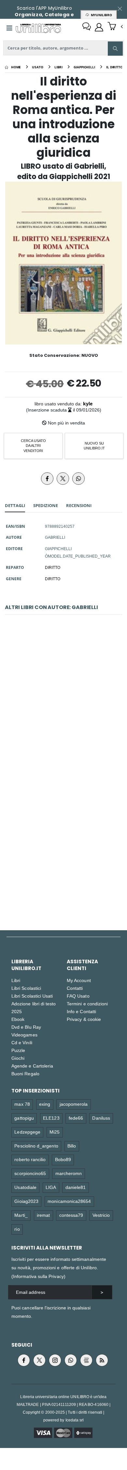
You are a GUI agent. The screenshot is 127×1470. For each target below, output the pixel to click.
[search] (115, 48)
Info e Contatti (81, 1011)
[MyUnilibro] (99, 27)
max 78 (22, 1104)
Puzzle (18, 1050)
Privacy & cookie (84, 1019)
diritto (52, 578)
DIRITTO (52, 567)
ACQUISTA (66, 748)
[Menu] (9, 28)
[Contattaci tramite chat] (86, 27)
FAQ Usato (78, 996)
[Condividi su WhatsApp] (78, 478)
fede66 (76, 1118)
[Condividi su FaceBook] (47, 478)
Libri (15, 980)
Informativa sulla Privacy (38, 1276)
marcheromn (68, 1173)
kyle (87, 404)
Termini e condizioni (87, 1004)
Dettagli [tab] (15, 505)
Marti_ (20, 1215)
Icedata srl (74, 1420)
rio (17, 1229)
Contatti (75, 988)
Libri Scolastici (26, 988)
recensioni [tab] (79, 505)
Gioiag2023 (26, 1201)
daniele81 (75, 1187)
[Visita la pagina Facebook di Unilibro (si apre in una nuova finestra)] (24, 1360)
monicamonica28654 (69, 1201)
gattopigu (24, 1118)
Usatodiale (25, 1187)
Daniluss (101, 1118)
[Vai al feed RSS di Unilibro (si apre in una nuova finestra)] (102, 1360)
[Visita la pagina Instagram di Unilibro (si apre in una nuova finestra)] (55, 1360)
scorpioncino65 (30, 1173)
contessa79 (71, 1215)
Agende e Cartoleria (32, 1066)
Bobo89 (63, 1159)
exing (44, 1104)
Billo (71, 1146)
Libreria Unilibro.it (26, 965)
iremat (43, 1215)
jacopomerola (74, 1104)
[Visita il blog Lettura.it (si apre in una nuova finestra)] (86, 1360)
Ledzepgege (27, 1132)
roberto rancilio (30, 1159)
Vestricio (101, 1215)
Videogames (24, 1035)
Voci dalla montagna (63, 846)
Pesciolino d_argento (36, 1146)
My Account (79, 980)
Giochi (17, 1058)
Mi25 (54, 1132)
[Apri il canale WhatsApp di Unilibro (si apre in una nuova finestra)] (70, 1360)
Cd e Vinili (21, 1042)
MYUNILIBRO (100, 15)
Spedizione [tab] (45, 505)
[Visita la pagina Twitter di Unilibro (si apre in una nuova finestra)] (39, 1360)
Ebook (17, 1019)
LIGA (51, 1187)
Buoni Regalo (25, 1073)
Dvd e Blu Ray (26, 1027)
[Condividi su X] (63, 478)
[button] (115, 27)
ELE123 (51, 1118)
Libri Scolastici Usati (32, 996)
